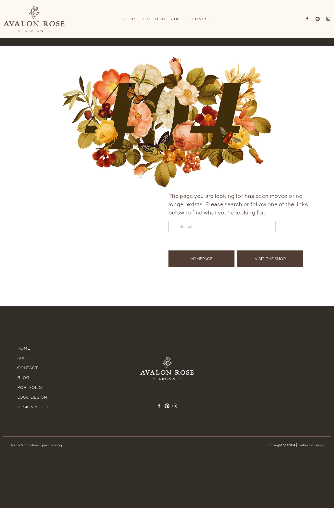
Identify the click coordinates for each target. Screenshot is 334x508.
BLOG (23, 377)
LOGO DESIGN (32, 397)
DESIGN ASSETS (34, 407)
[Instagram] (328, 18)
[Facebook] (307, 18)
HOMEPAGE (201, 259)
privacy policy (52, 445)
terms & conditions (25, 445)
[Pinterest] (317, 18)
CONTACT (202, 19)
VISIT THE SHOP (270, 259)
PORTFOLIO (152, 19)
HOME (23, 348)
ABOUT (178, 19)
